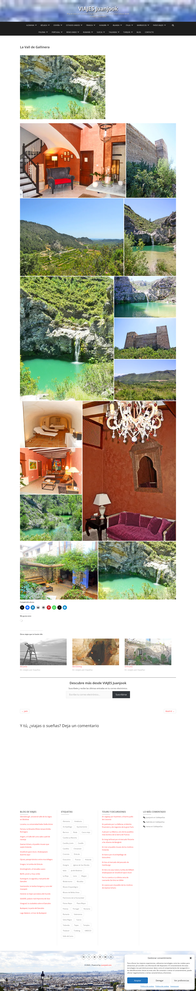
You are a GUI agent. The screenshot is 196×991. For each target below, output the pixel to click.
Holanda (88, 859)
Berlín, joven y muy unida (30, 874)
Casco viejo (86, 832)
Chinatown (77, 849)
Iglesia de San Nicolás (81, 865)
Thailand (66, 931)
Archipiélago (67, 827)
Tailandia (66, 925)
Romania (87, 909)
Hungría (66, 865)
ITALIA (128, 25)
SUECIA (99, 32)
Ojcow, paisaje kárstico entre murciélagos (36, 859)
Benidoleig (77, 666)
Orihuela (129, 666)
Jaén (25, 711)
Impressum (174, 986)
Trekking (77, 931)
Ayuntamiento (82, 827)
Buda (75, 832)
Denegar (159, 980)
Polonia (65, 909)
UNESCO (88, 931)
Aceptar (137, 980)
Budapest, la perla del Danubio (32, 908)
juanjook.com (106, 965)
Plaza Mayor (81, 903)
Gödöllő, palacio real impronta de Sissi (35, 898)
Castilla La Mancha (70, 838)
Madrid (169, 711)
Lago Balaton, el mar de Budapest (33, 913)
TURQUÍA (126, 32)
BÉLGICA (44, 25)
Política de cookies (147, 986)
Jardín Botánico (76, 870)
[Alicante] (45, 652)
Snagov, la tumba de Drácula (31, 864)
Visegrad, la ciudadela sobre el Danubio (35, 903)
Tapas (76, 925)
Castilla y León (68, 843)
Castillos (66, 849)
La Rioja (66, 876)
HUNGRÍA (102, 25)
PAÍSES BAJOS (158, 25)
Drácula (77, 854)
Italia (64, 870)
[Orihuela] (149, 652)
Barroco (66, 832)
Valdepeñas (160, 817)
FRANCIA (89, 25)
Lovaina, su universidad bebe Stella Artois (36, 824)
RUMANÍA (86, 32)
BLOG (139, 32)
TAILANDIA (113, 32)
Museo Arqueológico (70, 887)
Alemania (66, 821)
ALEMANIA (30, 25)
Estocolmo (67, 859)
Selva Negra (67, 920)
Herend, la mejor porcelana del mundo (35, 894)
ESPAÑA (57, 25)
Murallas (80, 881)
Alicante (23, 666)
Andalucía (78, 821)
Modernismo (67, 881)
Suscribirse (121, 694)
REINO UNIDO (71, 32)
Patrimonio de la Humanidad (73, 898)
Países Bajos (67, 903)
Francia (78, 859)
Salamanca (78, 914)
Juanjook (149, 817)
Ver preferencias (181, 980)
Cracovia (66, 854)
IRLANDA (116, 25)
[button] (190, 958)
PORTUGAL (56, 32)
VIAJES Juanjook (98, 8)
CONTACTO (149, 32)
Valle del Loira (68, 936)
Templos (86, 925)
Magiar (84, 876)
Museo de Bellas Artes (71, 892)
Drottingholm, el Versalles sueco (32, 869)
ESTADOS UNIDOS (73, 25)
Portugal (76, 909)
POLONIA (42, 32)
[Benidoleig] (97, 652)
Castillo (80, 843)
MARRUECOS (142, 25)
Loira (75, 876)
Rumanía (66, 914)
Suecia (78, 920)
